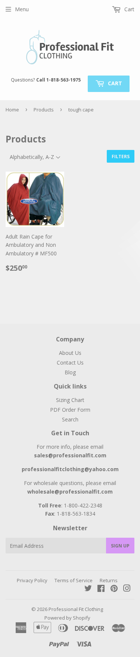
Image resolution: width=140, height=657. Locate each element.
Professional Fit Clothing (76, 609)
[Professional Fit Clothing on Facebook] (101, 589)
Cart (114, 83)
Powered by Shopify (67, 617)
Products (44, 109)
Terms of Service (74, 580)
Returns (109, 580)
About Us (70, 352)
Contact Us (70, 362)
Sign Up (120, 546)
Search (70, 419)
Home (12, 109)
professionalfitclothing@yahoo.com (70, 469)
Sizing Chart (70, 399)
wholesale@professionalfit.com (70, 491)
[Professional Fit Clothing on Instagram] (127, 589)
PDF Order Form (70, 409)
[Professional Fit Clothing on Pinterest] (114, 589)
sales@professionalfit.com (70, 455)
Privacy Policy (32, 580)
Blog (70, 372)
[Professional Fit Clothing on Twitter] (88, 589)
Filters (121, 156)
